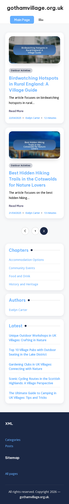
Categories (12, 440)
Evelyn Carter (18, 310)
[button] (22, 20)
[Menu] (41, 20)
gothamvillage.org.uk (35, 8)
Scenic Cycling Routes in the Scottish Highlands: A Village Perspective (34, 381)
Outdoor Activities (20, 70)
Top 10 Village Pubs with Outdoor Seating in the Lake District (32, 352)
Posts (9, 446)
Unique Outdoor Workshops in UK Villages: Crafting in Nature (32, 337)
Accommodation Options (26, 260)
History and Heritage (23, 284)
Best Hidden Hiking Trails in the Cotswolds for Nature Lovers (33, 179)
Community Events (22, 268)
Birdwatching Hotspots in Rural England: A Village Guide (33, 84)
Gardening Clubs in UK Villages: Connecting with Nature (30, 366)
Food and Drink (19, 276)
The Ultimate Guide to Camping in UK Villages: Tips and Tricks (32, 395)
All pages (11, 474)
